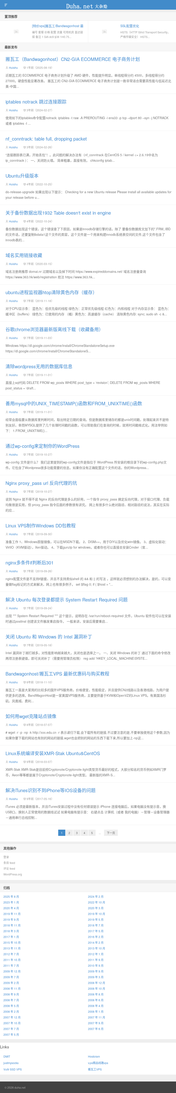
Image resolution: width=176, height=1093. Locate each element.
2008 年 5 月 (11, 1006)
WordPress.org (12, 874)
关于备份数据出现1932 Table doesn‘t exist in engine (58, 212)
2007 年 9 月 (96, 1023)
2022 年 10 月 (96, 902)
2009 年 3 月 (96, 977)
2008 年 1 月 (96, 1011)
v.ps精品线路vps (98, 1063)
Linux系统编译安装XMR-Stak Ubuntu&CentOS (53, 753)
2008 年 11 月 (12, 988)
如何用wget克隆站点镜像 (31, 716)
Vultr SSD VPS (12, 1069)
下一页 (111, 833)
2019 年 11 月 (12, 914)
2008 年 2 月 (11, 1011)
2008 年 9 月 (11, 994)
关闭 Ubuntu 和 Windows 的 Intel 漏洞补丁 (49, 636)
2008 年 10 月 (96, 988)
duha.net (88, 5)
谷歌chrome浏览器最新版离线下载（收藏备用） (54, 329)
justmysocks (11, 1063)
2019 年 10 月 (96, 914)
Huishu (13, 67)
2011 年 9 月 (96, 960)
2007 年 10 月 (12, 1023)
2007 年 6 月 (96, 1029)
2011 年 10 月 (12, 960)
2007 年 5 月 (11, 1034)
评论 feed (9, 868)
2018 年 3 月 (11, 931)
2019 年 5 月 (96, 919)
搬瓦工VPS (95, 1069)
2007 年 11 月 (96, 1017)
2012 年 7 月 (11, 954)
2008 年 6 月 (96, 1000)
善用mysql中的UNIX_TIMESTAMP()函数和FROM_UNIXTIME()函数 (74, 403)
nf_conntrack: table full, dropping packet (46, 138)
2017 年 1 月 (11, 937)
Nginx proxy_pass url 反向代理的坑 (41, 483)
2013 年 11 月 (12, 948)
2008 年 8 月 (96, 994)
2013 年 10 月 (96, 948)
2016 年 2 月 (96, 937)
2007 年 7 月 (11, 1029)
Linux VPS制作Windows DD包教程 (41, 525)
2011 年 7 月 (11, 965)
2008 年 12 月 (96, 983)
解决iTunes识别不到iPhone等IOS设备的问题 (51, 790)
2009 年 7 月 (11, 977)
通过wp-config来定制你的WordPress (43, 446)
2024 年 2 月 (96, 896)
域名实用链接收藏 (24, 255)
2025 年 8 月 (11, 896)
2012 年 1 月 (96, 954)
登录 (6, 857)
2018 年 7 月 (96, 925)
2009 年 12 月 (12, 971)
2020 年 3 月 (96, 908)
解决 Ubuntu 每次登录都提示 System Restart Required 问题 (67, 599)
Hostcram (94, 1056)
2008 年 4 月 (96, 1006)
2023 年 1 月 (11, 902)
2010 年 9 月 (96, 965)
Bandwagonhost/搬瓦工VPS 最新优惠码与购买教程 (57, 673)
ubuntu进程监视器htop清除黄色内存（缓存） (51, 292)
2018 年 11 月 (12, 925)
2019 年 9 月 (11, 919)
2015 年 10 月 (12, 942)
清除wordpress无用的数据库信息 (39, 366)
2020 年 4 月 (11, 908)
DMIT (6, 1056)
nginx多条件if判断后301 (30, 562)
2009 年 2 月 (11, 983)
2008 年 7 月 (11, 1000)
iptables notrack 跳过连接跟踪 (36, 101)
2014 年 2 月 (96, 942)
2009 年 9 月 (96, 971)
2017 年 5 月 (96, 931)
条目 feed (9, 863)
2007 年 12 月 (12, 1017)
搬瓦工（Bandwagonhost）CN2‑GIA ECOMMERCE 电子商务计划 (73, 59)
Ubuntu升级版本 (22, 175)
